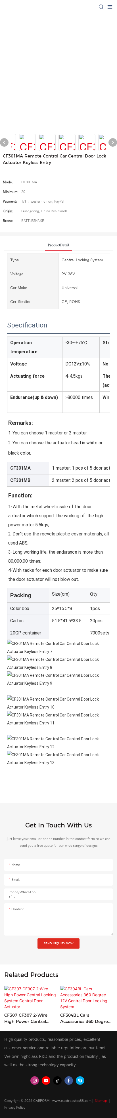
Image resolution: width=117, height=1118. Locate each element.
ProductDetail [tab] (58, 245)
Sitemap (101, 1101)
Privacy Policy (14, 1107)
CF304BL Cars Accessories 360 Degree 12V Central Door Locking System (85, 1018)
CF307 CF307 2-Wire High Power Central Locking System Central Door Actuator (29, 1018)
